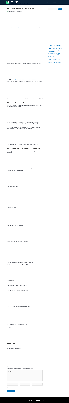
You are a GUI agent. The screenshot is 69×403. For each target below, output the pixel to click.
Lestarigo (14, 2)
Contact (30, 398)
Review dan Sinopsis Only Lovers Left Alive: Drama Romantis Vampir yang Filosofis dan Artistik (55, 50)
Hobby (11, 10)
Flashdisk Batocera (32, 10)
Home (27, 398)
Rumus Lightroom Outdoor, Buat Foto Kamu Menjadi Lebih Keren (24, 79)
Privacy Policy (40, 398)
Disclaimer (35, 398)
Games (8, 10)
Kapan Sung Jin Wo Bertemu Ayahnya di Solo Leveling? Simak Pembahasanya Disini (54, 59)
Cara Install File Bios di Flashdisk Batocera (21, 10)
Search (59, 8)
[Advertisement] (25, 20)
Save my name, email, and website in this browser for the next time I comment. (23, 387)
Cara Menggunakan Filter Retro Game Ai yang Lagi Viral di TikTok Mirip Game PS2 (54, 55)
